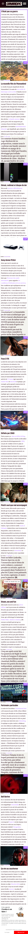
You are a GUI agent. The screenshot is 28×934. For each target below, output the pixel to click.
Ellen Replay (3, 555)
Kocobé (2, 80)
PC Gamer (10, 379)
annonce (11, 889)
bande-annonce (19, 146)
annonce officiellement (15, 188)
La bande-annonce (14, 119)
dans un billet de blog (18, 436)
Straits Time (4, 381)
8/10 (7, 765)
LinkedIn (17, 558)
